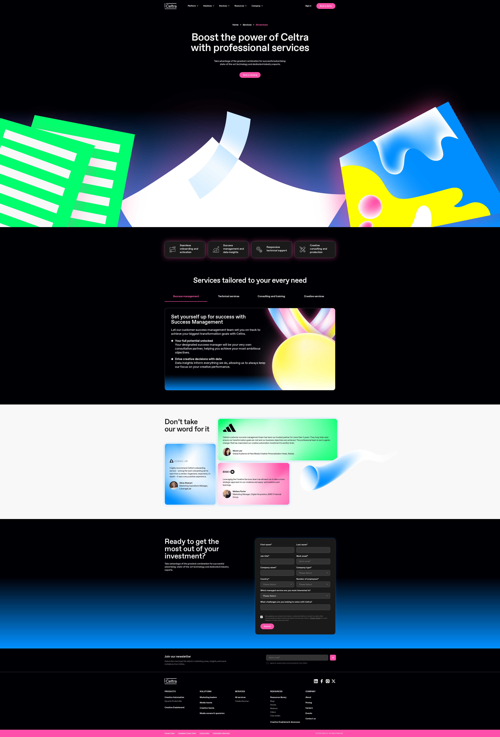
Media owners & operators (212, 713)
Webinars (274, 708)
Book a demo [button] (326, 6)
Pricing (308, 702)
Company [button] (256, 6)
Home (235, 24)
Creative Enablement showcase (285, 722)
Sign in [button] (308, 6)
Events (308, 713)
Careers (309, 708)
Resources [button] (239, 6)
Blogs (272, 701)
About (308, 697)
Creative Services (242, 701)
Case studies (275, 716)
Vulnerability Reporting (221, 733)
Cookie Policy (204, 733)
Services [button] (223, 6)
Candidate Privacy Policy (187, 733)
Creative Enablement (175, 707)
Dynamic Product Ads (173, 701)
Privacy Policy (315, 618)
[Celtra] (175, 6)
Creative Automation (174, 697)
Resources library (278, 697)
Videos (273, 712)
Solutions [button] (207, 6)
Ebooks (273, 705)
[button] (316, 681)
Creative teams (207, 708)
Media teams (206, 702)
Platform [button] (192, 6)
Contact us (310, 718)
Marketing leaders (208, 697)
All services (240, 697)
